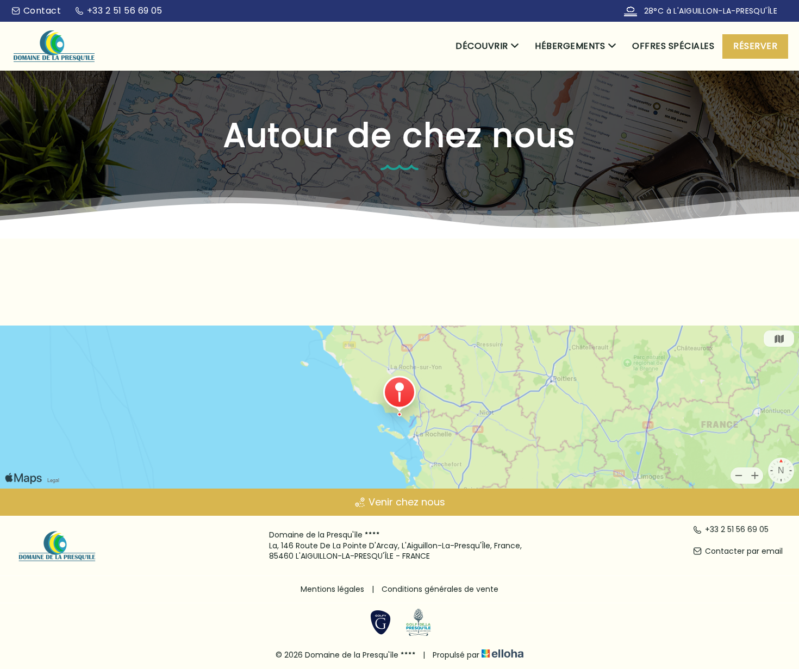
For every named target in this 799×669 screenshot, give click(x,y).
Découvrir (481, 46)
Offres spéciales (673, 46)
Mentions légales (332, 589)
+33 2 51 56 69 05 (737, 529)
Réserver (755, 46)
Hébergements (570, 46)
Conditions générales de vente (440, 589)
